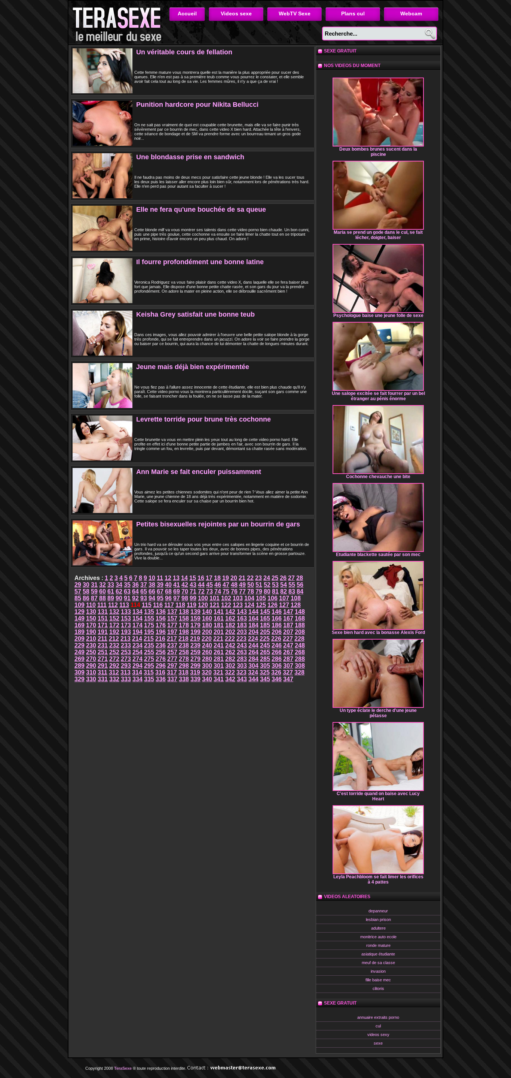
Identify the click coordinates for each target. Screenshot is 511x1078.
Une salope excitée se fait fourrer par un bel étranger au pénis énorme (378, 396)
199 (195, 632)
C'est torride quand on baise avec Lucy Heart (378, 796)
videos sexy (378, 1034)
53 (275, 585)
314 (137, 672)
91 (127, 598)
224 (253, 638)
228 (299, 638)
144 (253, 612)
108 (296, 598)
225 (265, 638)
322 (230, 672)
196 (161, 632)
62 (119, 591)
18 (217, 578)
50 (250, 585)
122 (226, 605)
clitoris (378, 988)
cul (378, 1026)
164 (253, 618)
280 (207, 659)
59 (94, 591)
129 (79, 612)
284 (253, 659)
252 (114, 652)
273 (126, 659)
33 (110, 585)
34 (119, 585)
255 (149, 652)
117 (169, 605)
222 (230, 638)
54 (283, 585)
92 (135, 598)
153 (126, 618)
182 (230, 625)
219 (195, 638)
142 (230, 612)
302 (230, 665)
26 (283, 578)
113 (124, 605)
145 (265, 612)
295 (149, 665)
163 (242, 618)
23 (258, 578)
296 (161, 665)
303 (242, 665)
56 (300, 585)
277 (172, 659)
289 (79, 665)
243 (242, 645)
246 (277, 645)
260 (207, 652)
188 (300, 625)
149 (79, 618)
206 (277, 632)
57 (77, 591)
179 (195, 625)
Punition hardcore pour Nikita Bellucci (197, 104)
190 (91, 632)
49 (242, 585)
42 (184, 585)
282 (230, 659)
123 (238, 605)
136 (161, 612)
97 (176, 598)
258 (184, 652)
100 (203, 598)
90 (119, 598)
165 (265, 618)
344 (253, 679)
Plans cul (353, 13)
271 (103, 659)
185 (265, 625)
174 (137, 625)
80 (267, 591)
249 (79, 652)
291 (103, 665)
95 (160, 598)
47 (226, 585)
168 (300, 618)
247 (288, 645)
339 (195, 679)
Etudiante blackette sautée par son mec (378, 554)
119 (191, 605)
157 (172, 618)
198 (184, 632)
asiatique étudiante (378, 954)
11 (160, 578)
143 (242, 612)
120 (203, 605)
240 (207, 645)
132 (114, 612)
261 (219, 652)
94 (152, 598)
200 (207, 632)
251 (103, 652)
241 (219, 645)
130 (91, 612)
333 (126, 679)
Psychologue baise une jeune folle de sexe (378, 315)
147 (288, 612)
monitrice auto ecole (378, 936)
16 (201, 578)
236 (161, 645)
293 (126, 665)
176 (161, 625)
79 (259, 591)
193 (126, 632)
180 (207, 625)
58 (86, 591)
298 (184, 665)
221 (218, 638)
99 (193, 598)
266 (277, 652)
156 (161, 618)
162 (230, 618)
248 (300, 645)
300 (207, 665)
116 (158, 605)
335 (149, 679)
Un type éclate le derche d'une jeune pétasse (378, 713)
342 (230, 679)
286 (277, 659)
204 (253, 632)
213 (125, 638)
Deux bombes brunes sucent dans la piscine (378, 152)
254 (137, 652)
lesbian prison (378, 919)
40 (168, 585)
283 (242, 659)
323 (241, 672)
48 (234, 585)
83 (291, 591)
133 (126, 612)
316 (160, 672)
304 (253, 665)
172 (114, 625)
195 (149, 632)
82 (283, 591)
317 (172, 672)
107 (284, 598)
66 (152, 591)
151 (103, 618)
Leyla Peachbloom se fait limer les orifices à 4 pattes (378, 879)
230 (91, 645)
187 (288, 625)
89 (110, 598)
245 (265, 645)
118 (180, 605)
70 (184, 591)
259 (195, 652)
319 (195, 672)
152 (114, 618)
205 (265, 632)
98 (184, 598)
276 (161, 659)
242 (230, 645)
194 (137, 632)
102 (226, 598)
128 (296, 605)
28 (299, 578)
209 (79, 638)
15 (192, 578)
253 (126, 652)
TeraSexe (118, 22)
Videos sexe (236, 13)
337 (172, 679)
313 (125, 672)
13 (176, 578)
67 (160, 591)
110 (91, 605)
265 (265, 652)
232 (114, 645)
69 (176, 591)
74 (217, 591)
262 (230, 652)
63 (127, 591)
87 (94, 598)
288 (300, 659)
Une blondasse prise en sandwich (190, 157)
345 (265, 679)
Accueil (187, 13)
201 (219, 632)
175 (149, 625)
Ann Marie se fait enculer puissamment (198, 471)
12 (168, 578)
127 (284, 605)
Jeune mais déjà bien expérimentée (192, 367)
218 (183, 638)
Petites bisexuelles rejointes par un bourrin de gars (218, 524)
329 (79, 679)
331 (103, 679)
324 (253, 672)
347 (288, 679)
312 (114, 672)
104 (249, 598)
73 (209, 591)
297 (172, 665)
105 (261, 598)
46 (217, 585)
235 (149, 645)
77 (242, 591)
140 (207, 612)
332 (114, 679)
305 (265, 665)
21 (242, 578)
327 (288, 672)
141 (219, 612)
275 (149, 659)
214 (137, 638)
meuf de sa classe (378, 962)
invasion (378, 971)
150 (91, 618)
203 (242, 632)
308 (300, 665)
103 (238, 598)
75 (226, 591)
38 (152, 585)
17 (209, 578)
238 (184, 645)
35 (127, 585)
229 (79, 645)
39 (160, 585)
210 (91, 638)
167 (288, 618)
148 (300, 612)
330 (91, 679)
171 (103, 625)
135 (149, 612)
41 (176, 585)
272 (114, 659)
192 (114, 632)
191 (103, 632)
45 (209, 585)
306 (277, 665)
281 (219, 659)
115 (147, 605)
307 (288, 665)
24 (266, 578)
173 (126, 625)
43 (193, 585)
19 (225, 578)
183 (242, 625)
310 (91, 672)
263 (242, 652)
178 (184, 625)
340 (207, 679)
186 (277, 625)
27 (291, 578)
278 (184, 659)
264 (253, 652)
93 (143, 598)
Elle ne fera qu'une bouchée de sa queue (201, 209)
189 (79, 632)
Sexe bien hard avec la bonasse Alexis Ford (378, 632)
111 (102, 605)
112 (113, 605)
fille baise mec (378, 980)
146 (277, 612)
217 (172, 638)
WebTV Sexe (294, 13)
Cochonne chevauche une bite (378, 476)
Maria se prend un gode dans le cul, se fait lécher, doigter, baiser (378, 235)
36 (135, 585)
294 (137, 665)
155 (149, 618)
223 (241, 638)
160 (207, 618)
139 (195, 612)
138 (184, 612)
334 (137, 679)
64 (135, 591)
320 (207, 672)
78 (250, 591)
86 (86, 598)
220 (207, 638)
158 (184, 618)
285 (265, 659)
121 (214, 605)
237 (172, 645)
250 (91, 652)
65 (143, 591)
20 (233, 578)
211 (102, 638)
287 (288, 659)
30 (86, 585)
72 (201, 591)
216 (160, 638)
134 (137, 612)
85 (77, 598)
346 (277, 679)
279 (195, 659)
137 (172, 612)
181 (219, 625)
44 (201, 585)
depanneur (378, 911)
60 (102, 591)
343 (242, 679)
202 (230, 632)
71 (193, 591)
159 (195, 618)
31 (94, 585)
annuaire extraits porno (378, 1017)
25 (275, 578)
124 (249, 605)
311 (102, 672)
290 (91, 665)
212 (114, 638)
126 (272, 605)
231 (103, 645)
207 (288, 632)
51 (259, 585)
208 (300, 632)
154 (137, 618)
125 (261, 605)
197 (172, 632)
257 (172, 652)
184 (253, 625)
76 (234, 591)
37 (143, 585)
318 (183, 672)
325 (265, 672)
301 (219, 665)
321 (218, 672)
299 (195, 665)
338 (184, 679)
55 (291, 585)
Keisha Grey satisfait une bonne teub (195, 314)
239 (195, 645)
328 (299, 672)
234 (137, 645)
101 (214, 598)
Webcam (411, 13)
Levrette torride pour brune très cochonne (203, 419)
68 (168, 591)
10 (152, 578)
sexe (378, 1043)
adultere (378, 928)
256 (161, 652)
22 (250, 578)
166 (277, 618)
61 (110, 591)
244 (253, 645)
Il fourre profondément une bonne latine (200, 262)
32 (102, 585)
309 (79, 672)
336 (161, 679)
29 (77, 585)
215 (149, 638)
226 (276, 638)
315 (149, 672)
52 (267, 585)
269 (79, 659)
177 (172, 625)
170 (91, 625)
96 (168, 598)
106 (272, 598)
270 (91, 659)
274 (137, 659)
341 (219, 679)
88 (102, 598)
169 (79, 625)
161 (219, 618)
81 (275, 591)
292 (114, 665)
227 (288, 638)
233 (126, 645)
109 (79, 605)
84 (300, 591)
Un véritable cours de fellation (184, 52)
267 (288, 652)
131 (103, 612)
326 (276, 672)
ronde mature (378, 945)
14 (184, 578)
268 (300, 652)
